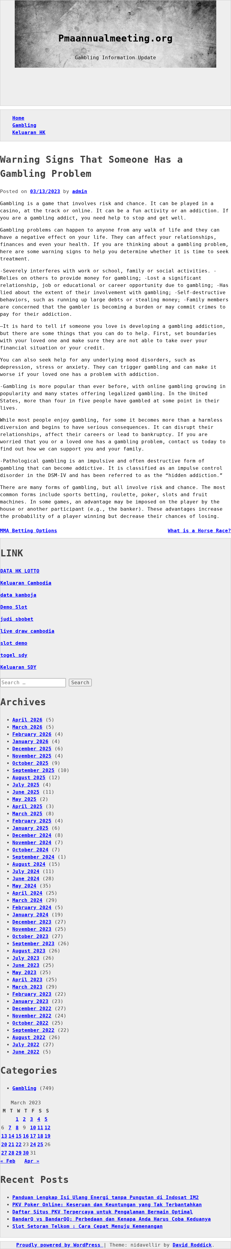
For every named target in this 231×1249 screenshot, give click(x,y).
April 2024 (27, 893)
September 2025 (33, 770)
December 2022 (31, 1008)
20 (4, 1144)
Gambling (24, 125)
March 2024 (27, 900)
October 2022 (30, 1023)
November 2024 (31, 842)
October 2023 (30, 936)
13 (4, 1136)
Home (18, 118)
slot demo (13, 643)
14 (11, 1136)
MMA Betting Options (28, 531)
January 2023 (30, 1001)
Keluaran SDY (18, 667)
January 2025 (30, 828)
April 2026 (27, 720)
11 (40, 1128)
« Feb (7, 1161)
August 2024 (28, 864)
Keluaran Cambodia (25, 583)
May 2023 (24, 972)
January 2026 (30, 741)
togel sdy (13, 655)
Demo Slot (13, 607)
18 (40, 1136)
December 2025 (31, 749)
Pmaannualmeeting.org (115, 38)
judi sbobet (16, 619)
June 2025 (25, 792)
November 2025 (31, 756)
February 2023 (31, 994)
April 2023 (27, 980)
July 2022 (25, 1044)
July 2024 (25, 871)
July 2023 (25, 958)
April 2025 (27, 806)
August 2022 (28, 1037)
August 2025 (28, 777)
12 (48, 1128)
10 (33, 1128)
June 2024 (25, 878)
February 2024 (31, 907)
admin (79, 191)
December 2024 (31, 835)
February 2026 (31, 734)
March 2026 (27, 727)
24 (33, 1144)
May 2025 (24, 799)
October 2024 (30, 850)
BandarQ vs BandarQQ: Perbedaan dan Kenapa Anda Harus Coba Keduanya (111, 1219)
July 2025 (25, 785)
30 (26, 1153)
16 (26, 1136)
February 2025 (31, 821)
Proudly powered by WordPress (59, 1245)
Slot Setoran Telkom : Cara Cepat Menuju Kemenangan (87, 1226)
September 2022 (33, 1030)
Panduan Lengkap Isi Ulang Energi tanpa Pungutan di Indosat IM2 (105, 1197)
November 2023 (31, 929)
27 (4, 1153)
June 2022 (25, 1052)
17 (33, 1136)
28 (11, 1153)
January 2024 (30, 915)
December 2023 (31, 922)
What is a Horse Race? (199, 531)
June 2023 (25, 965)
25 (40, 1144)
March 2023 (27, 987)
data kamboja (18, 595)
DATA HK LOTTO (19, 571)
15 (19, 1136)
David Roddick (192, 1245)
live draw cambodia (27, 631)
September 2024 (33, 857)
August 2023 (28, 951)
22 (19, 1144)
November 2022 (31, 1016)
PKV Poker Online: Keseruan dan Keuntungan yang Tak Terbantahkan (107, 1204)
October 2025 (30, 763)
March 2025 (27, 814)
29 (19, 1153)
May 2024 (24, 886)
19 (48, 1136)
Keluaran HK (28, 132)
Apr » (31, 1161)
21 (11, 1144)
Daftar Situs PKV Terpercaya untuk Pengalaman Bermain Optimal (102, 1212)
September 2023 (33, 943)
